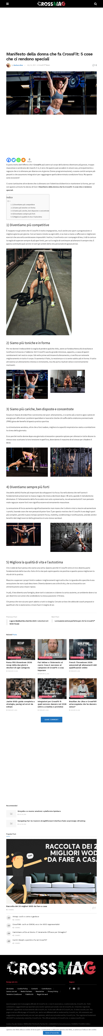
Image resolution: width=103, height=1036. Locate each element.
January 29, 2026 (75, 710)
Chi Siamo (10, 989)
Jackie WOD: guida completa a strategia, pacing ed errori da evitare (20, 704)
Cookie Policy (22, 989)
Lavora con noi (11, 991)
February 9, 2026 (75, 671)
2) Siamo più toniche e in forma (23, 208)
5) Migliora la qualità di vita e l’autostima (27, 217)
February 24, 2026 (12, 671)
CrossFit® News (44, 65)
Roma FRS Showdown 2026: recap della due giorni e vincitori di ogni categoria (19, 665)
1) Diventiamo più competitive (23, 204)
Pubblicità (29, 994)
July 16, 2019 (31, 65)
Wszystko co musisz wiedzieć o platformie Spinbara (39, 811)
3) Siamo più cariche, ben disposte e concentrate (30, 211)
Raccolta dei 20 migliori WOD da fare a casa (26, 906)
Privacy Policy (53, 991)
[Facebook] (9, 160)
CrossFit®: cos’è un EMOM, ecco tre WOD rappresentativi (36, 924)
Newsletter (40, 991)
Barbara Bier (18, 65)
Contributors (46, 989)
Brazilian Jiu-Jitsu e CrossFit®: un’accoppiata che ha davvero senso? (83, 704)
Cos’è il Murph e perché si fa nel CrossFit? (30, 940)
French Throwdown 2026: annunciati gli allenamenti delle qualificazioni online (83, 665)
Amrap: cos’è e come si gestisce (26, 917)
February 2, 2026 (44, 710)
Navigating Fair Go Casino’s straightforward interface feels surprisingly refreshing (51, 821)
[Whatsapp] (18, 160)
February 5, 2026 (12, 710)
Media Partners (26, 991)
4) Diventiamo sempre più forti (23, 214)
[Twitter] (13, 160)
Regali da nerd (42, 994)
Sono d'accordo (52, 1033)
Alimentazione (45, 696)
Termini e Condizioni (14, 994)
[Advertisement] (51, 29)
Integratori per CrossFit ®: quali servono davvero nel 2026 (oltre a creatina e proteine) (52, 704)
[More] (23, 160)
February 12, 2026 (44, 674)
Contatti (34, 989)
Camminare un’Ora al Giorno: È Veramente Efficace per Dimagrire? (40, 932)
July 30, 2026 (22, 814)
